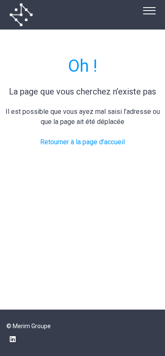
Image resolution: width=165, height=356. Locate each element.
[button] (149, 10)
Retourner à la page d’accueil (82, 142)
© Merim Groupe (28, 326)
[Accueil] (21, 15)
